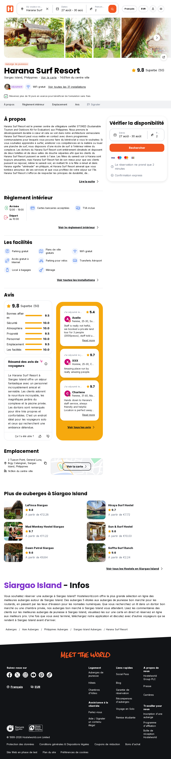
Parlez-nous (95, 712)
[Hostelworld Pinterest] (41, 675)
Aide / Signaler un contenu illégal (97, 722)
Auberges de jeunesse (96, 674)
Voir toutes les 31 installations (67, 86)
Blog (118, 682)
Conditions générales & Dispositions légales (64, 744)
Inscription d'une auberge (152, 715)
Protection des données (20, 744)
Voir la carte (49, 77)
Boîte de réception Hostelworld (150, 734)
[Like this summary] (40, 436)
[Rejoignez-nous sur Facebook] (9, 675)
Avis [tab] (77, 104)
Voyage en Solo (125, 708)
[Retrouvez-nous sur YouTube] (33, 675)
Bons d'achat (132, 744)
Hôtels (92, 682)
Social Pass (122, 674)
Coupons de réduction (107, 744)
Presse (147, 686)
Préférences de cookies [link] (74, 752)
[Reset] (47, 9)
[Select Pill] (153, 9)
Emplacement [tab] (59, 104)
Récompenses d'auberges (124, 700)
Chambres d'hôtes (94, 691)
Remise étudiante (126, 717)
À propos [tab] (9, 104)
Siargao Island (13, 77)
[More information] (46, 364)
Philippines (31, 77)
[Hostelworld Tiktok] (49, 675)
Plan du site (49, 752)
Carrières (148, 694)
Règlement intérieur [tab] (33, 104)
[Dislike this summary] (48, 436)
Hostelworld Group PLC (150, 677)
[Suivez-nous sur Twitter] (17, 675)
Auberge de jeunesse (16, 64)
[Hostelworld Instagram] (25, 675)
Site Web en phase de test (22, 752)
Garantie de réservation (122, 691)
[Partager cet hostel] (163, 57)
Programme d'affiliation (149, 724)
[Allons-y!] (112, 9)
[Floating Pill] (156, 37)
